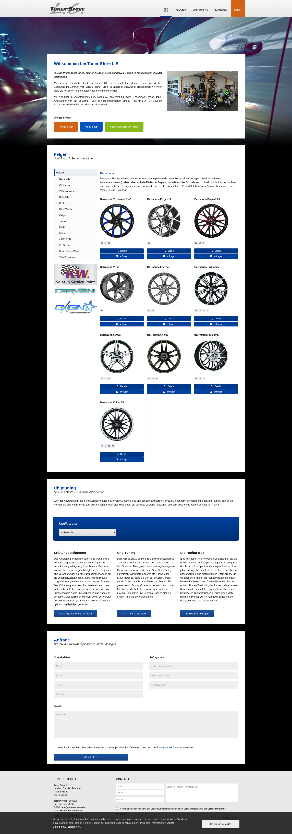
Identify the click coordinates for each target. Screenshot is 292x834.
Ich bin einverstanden (220, 824)
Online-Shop (66, 126)
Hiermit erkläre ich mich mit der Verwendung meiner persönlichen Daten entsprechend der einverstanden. (125, 747)
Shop (237, 9)
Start (166, 8)
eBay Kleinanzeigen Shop (124, 126)
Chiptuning (200, 9)
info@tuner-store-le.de (73, 807)
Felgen (180, 9)
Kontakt (221, 9)
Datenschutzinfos (166, 747)
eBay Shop (91, 126)
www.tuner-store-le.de (71, 810)
